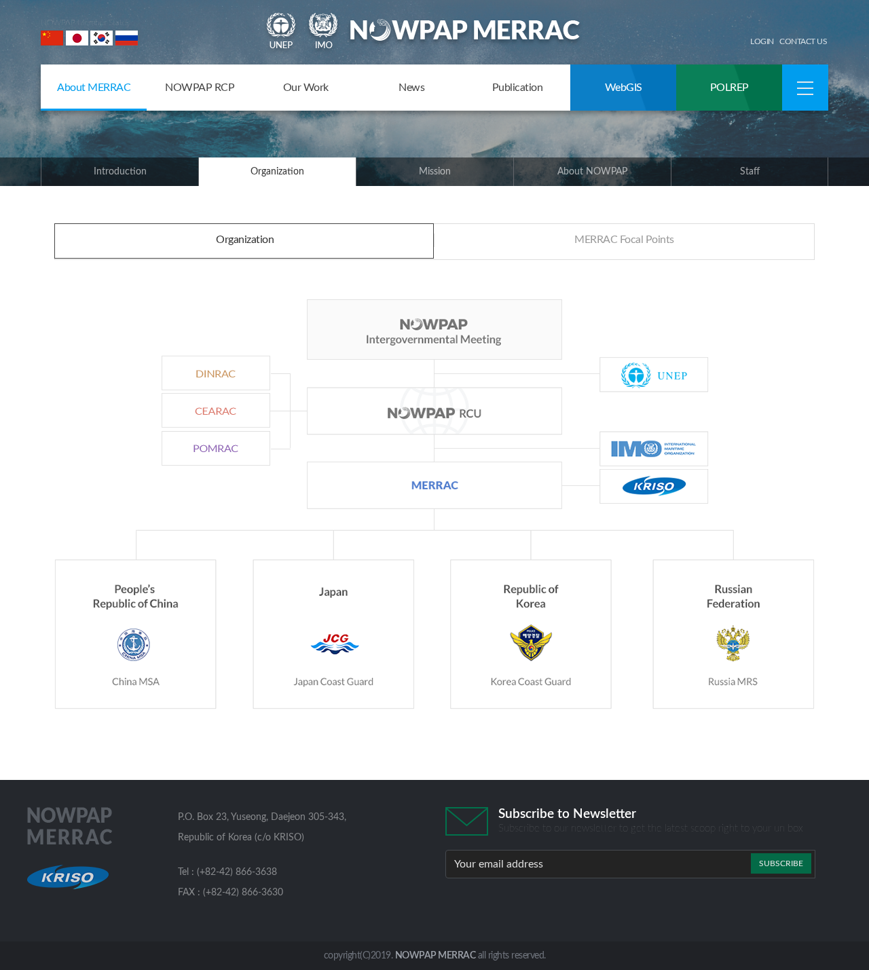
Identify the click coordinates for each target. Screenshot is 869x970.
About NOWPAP (592, 171)
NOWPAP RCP (199, 87)
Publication (517, 87)
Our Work (306, 87)
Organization (277, 171)
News (411, 87)
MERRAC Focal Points (624, 239)
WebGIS (623, 87)
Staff (750, 171)
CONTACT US (803, 41)
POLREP (729, 87)
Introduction (120, 171)
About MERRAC (93, 87)
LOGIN (762, 41)
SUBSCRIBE (781, 863)
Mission (435, 171)
